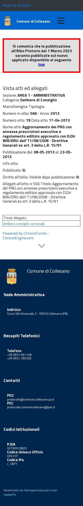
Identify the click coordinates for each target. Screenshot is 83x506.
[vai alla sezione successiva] (41, 246)
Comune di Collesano (33, 21)
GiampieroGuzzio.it (38, 490)
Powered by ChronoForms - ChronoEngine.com (26, 235)
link (41, 64)
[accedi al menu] (60, 20)
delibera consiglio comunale (24, 223)
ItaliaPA (10, 494)
